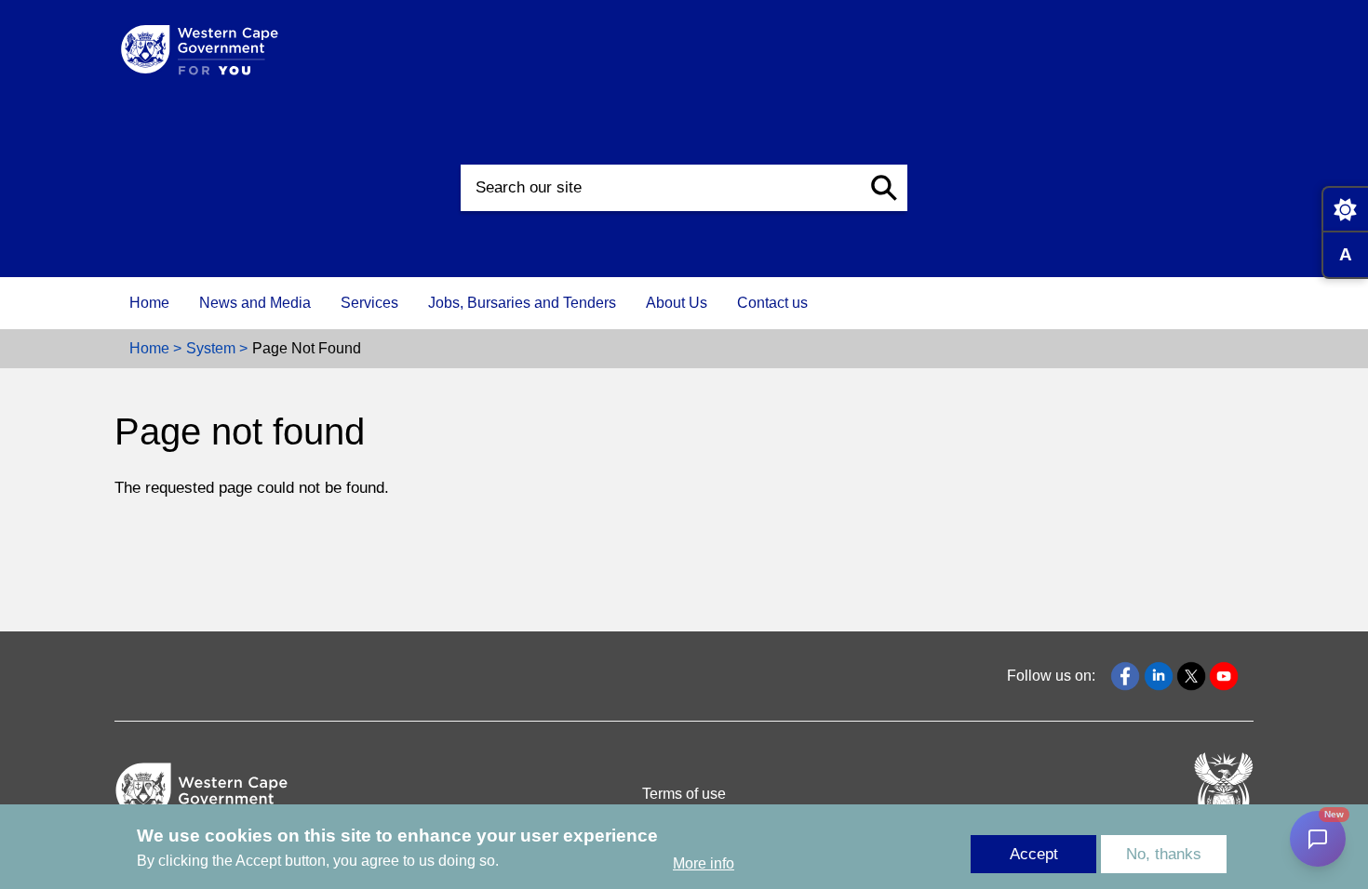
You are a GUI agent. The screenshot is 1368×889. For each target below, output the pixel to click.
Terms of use (684, 794)
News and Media (255, 303)
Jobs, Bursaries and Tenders (522, 303)
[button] (884, 188)
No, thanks (1163, 854)
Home (149, 303)
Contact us (772, 303)
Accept (1034, 854)
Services (369, 303)
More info (703, 864)
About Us (676, 303)
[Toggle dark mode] (1344, 209)
